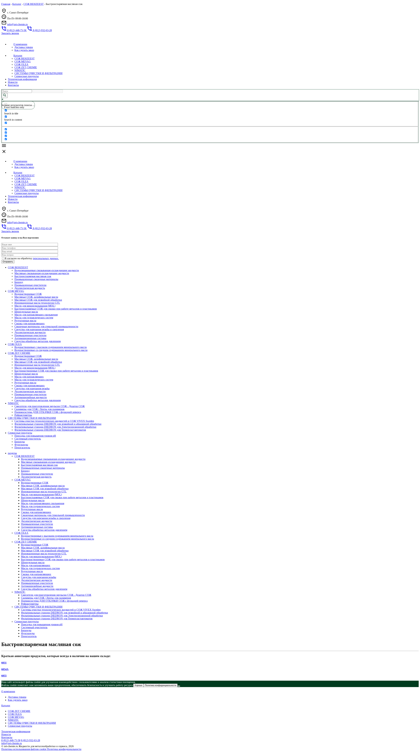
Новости (13, 82)
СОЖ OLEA (21, 64)
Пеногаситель (22, 447)
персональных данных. (46, 258)
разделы (12, 453)
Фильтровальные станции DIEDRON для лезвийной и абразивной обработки (57, 424)
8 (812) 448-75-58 (10, 740)
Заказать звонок (10, 33)
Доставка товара (23, 47)
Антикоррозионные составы (30, 338)
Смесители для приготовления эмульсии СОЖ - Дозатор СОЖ (49, 406)
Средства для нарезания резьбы (32, 388)
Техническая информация (22, 79)
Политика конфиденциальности (160, 685)
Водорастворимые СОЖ (28, 294)
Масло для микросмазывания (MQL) (34, 305)
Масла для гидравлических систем (33, 317)
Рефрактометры (23, 415)
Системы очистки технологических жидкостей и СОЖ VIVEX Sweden (54, 421)
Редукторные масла (25, 320)
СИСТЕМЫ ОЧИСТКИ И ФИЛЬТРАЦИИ (38, 73)
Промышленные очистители (30, 285)
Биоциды (19, 441)
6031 (4, 662)
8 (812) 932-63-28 (30, 740)
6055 (4, 675)
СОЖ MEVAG (22, 61)
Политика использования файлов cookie (24, 749)
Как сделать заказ (24, 50)
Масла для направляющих (29, 376)
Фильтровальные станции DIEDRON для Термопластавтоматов (50, 429)
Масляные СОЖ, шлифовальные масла (36, 297)
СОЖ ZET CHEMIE (25, 67)
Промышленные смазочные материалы (36, 279)
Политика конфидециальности (64, 749)
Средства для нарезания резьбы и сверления (39, 329)
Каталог (16, 4)
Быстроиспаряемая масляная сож (32, 276)
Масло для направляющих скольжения (36, 314)
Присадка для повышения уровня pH (35, 435)
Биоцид (18, 282)
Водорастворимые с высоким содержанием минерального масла (50, 347)
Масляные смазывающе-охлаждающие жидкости (41, 273)
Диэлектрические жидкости (30, 332)
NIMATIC (19, 70)
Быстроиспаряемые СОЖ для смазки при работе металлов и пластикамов (55, 308)
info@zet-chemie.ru (17, 24)
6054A (5, 669)
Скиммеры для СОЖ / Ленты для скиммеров (39, 409)
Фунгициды (21, 444)
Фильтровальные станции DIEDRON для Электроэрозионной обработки (55, 426)
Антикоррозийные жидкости (30, 397)
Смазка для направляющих (29, 323)
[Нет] (179, 686)
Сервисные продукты (26, 76)
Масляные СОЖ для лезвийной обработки (38, 299)
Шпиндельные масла (26, 311)
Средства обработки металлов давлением (37, 341)
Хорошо (138, 685)
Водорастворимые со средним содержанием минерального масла (50, 350)
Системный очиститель (27, 438)
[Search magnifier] (4, 95)
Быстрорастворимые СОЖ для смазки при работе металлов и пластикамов (56, 370)
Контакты (13, 85)
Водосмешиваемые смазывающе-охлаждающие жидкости (46, 270)
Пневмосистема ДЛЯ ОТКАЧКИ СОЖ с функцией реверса (47, 412)
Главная (5, 4)
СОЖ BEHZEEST (33, 4)
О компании (20, 44)
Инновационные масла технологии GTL (37, 302)
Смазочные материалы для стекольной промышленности (46, 326)
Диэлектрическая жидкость (29, 288)
